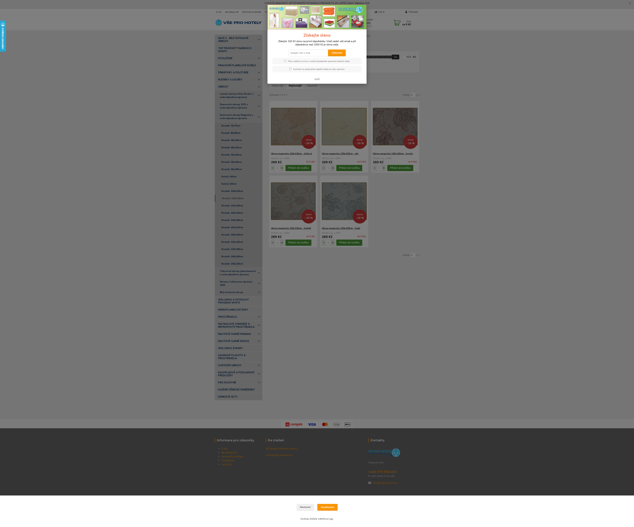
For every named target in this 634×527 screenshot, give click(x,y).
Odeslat (337, 53)
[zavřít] (360, 10)
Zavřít (317, 79)
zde (331, 518)
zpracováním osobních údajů (316, 69)
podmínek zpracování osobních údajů (334, 61)
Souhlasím (327, 507)
